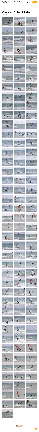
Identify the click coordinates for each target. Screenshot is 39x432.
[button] (6, 2)
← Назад (3, 8)
